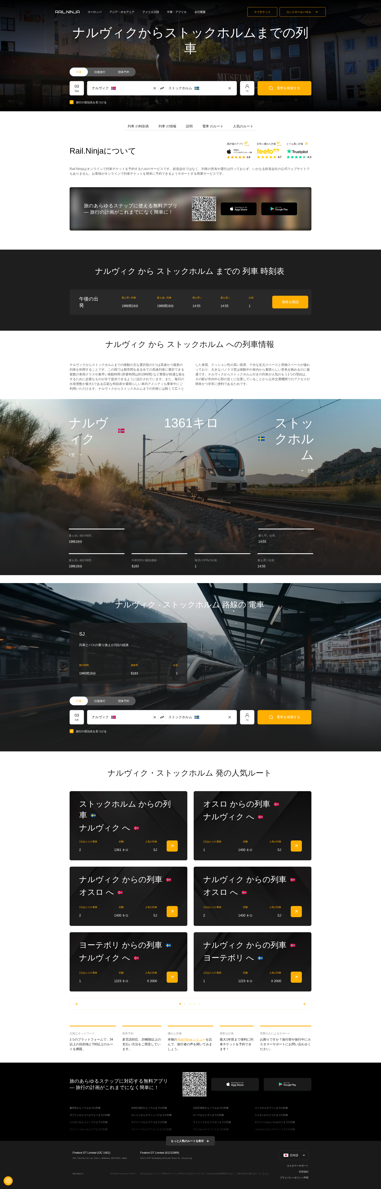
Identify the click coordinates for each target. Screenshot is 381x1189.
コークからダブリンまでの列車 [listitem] (271, 1108)
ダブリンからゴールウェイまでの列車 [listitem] (90, 1115)
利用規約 (303, 1171)
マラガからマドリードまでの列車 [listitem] (211, 1129)
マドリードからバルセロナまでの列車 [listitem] (275, 1122)
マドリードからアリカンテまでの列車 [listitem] (151, 1129)
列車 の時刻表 (138, 126)
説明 (189, 126)
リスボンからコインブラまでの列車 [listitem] (89, 1122)
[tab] (138, 126)
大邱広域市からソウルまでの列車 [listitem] (211, 1108)
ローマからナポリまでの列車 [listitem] (208, 1115)
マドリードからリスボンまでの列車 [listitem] (212, 1122)
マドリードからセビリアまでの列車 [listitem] (89, 1129)
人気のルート (243, 126)
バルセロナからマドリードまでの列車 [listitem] (275, 1129)
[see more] (172, 846)
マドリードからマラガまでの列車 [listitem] (149, 1122)
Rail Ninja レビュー (192, 1039)
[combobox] (114, 88)
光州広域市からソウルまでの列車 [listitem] (149, 1108)
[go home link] (67, 12)
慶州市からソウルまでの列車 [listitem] (85, 1108)
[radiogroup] (103, 72)
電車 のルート (213, 126)
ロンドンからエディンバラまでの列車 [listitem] (151, 1115)
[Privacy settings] (8, 1180)
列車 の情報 (167, 126)
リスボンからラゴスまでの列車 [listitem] (271, 1115)
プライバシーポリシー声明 (294, 1177)
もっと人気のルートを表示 (187, 1140)
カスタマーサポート (297, 1165)
